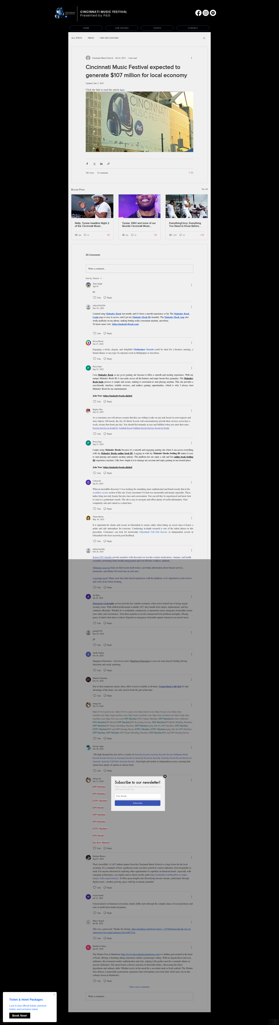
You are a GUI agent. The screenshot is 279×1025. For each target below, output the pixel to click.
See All (205, 189)
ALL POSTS (76, 37)
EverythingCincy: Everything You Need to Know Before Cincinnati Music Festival (185, 224)
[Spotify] (213, 13)
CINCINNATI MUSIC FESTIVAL (103, 12)
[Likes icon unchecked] (94, 297)
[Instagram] (206, 13)
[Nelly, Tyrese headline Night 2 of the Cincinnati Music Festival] (92, 206)
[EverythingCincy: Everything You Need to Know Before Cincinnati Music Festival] (187, 206)
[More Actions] (191, 285)
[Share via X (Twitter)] (94, 163)
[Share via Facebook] (87, 163)
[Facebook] (198, 13)
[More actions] (191, 58)
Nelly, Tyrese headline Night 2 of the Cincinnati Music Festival (92, 224)
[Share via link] (108, 163)
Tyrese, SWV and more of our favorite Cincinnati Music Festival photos (139, 224)
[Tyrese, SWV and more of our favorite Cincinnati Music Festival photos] (140, 206)
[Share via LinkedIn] (101, 163)
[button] (204, 38)
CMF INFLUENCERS (109, 37)
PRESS (91, 37)
